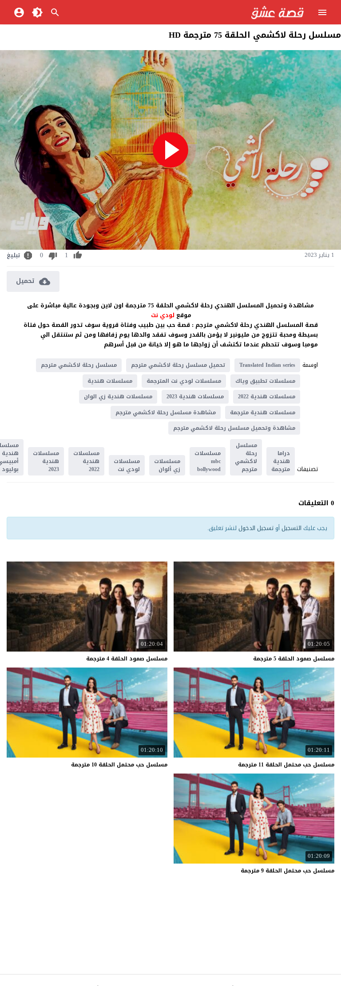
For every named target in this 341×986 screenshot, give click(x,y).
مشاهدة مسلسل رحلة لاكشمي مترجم (165, 412)
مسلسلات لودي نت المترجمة (184, 381)
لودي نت (163, 315)
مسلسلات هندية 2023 (195, 396)
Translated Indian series (267, 365)
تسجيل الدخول (256, 528)
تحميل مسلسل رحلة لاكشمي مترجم (178, 365)
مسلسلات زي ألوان (167, 465)
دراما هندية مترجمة (280, 461)
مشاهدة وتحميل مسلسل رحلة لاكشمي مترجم (234, 428)
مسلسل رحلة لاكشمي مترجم (79, 365)
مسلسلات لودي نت (127, 465)
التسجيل (291, 528)
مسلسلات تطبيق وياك (265, 381)
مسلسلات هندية (109, 381)
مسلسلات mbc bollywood (207, 461)
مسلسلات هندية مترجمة (262, 412)
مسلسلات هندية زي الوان (118, 396)
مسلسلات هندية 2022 (266, 396)
